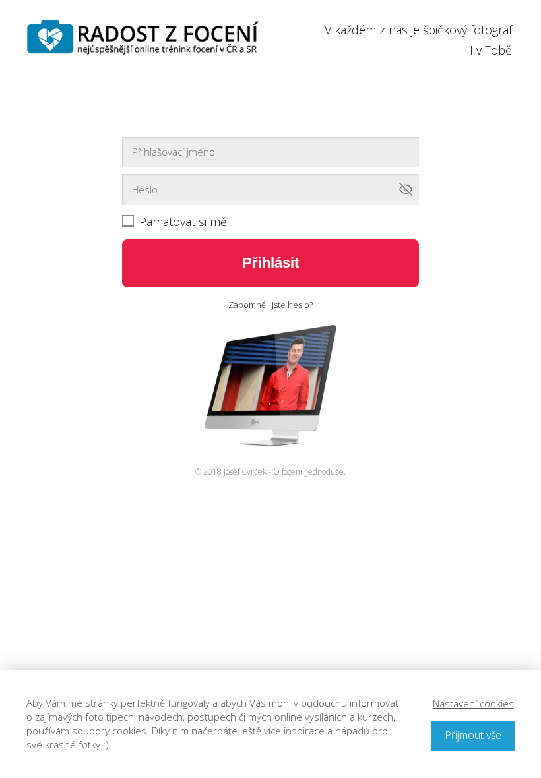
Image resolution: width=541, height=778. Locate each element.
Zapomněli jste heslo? (270, 305)
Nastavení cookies (473, 703)
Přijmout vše (473, 735)
